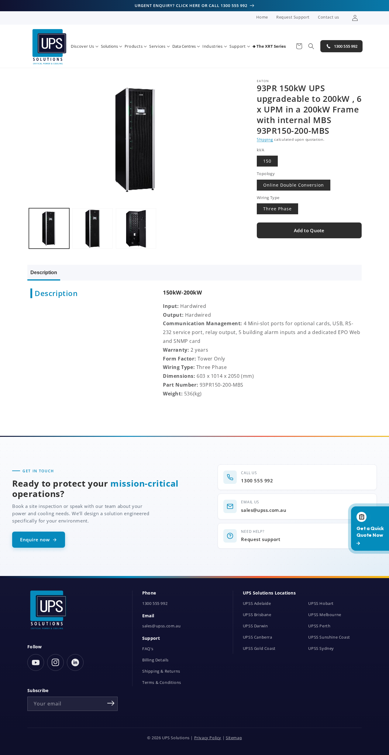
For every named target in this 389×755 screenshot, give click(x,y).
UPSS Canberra (257, 637)
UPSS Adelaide (257, 603)
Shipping (265, 139)
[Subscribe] (111, 703)
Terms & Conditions (161, 682)
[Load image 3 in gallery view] (136, 228)
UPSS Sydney (321, 648)
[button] (84, 46)
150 (267, 161)
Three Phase (277, 209)
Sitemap (234, 737)
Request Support (293, 17)
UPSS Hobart (321, 603)
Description (43, 272)
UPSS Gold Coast (259, 648)
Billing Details (155, 660)
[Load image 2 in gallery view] (92, 228)
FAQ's (147, 648)
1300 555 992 (154, 603)
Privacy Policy (207, 737)
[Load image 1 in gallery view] (49, 228)
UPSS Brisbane (257, 614)
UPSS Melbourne (324, 614)
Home (262, 17)
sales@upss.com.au (161, 626)
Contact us (328, 17)
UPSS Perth (319, 626)
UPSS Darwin (255, 626)
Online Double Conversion (293, 185)
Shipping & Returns (161, 671)
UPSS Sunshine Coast (329, 637)
